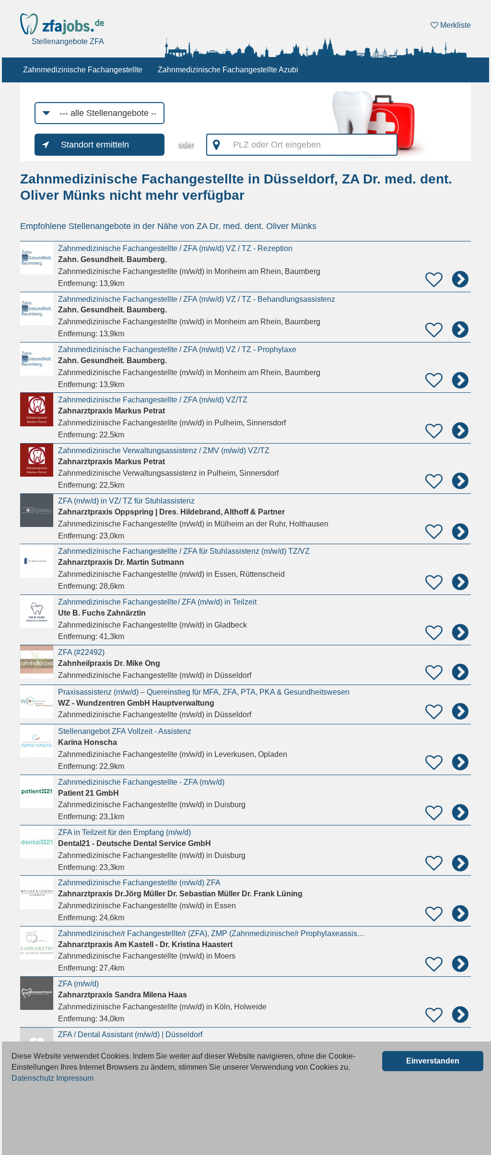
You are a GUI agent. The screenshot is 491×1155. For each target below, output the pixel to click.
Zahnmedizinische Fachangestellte (82, 70)
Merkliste (454, 25)
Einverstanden (432, 1061)
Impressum (75, 1078)
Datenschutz (33, 1078)
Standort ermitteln (95, 144)
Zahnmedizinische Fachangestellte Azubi (228, 70)
